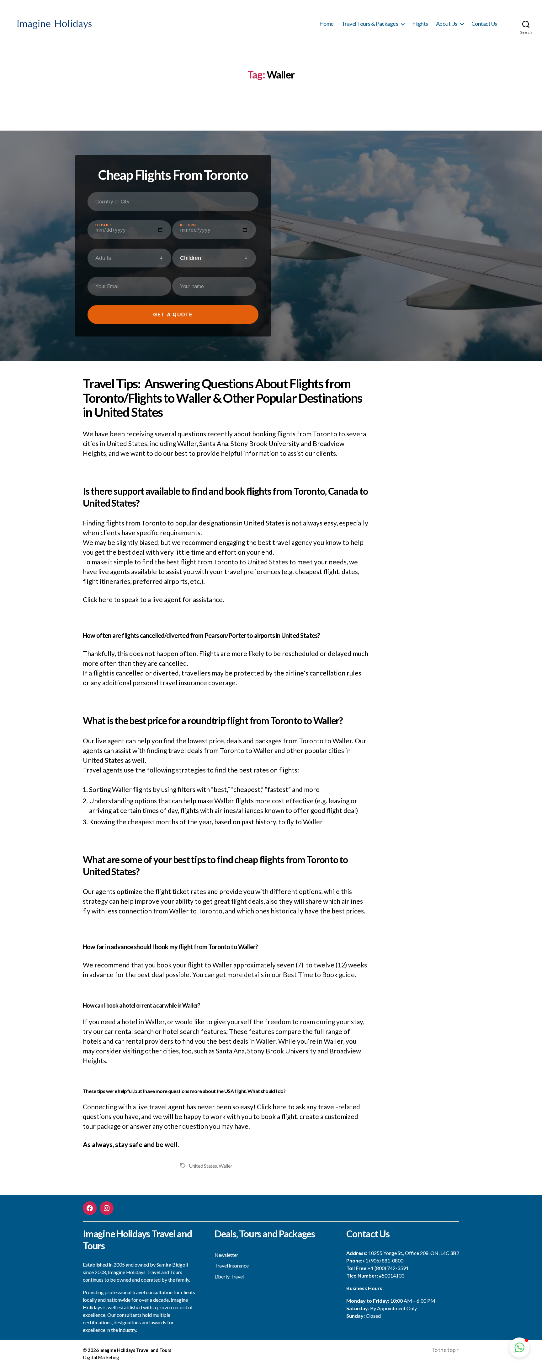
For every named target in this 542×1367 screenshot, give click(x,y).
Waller (225, 1166)
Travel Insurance (232, 1265)
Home (326, 23)
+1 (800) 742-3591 (388, 1268)
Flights (420, 23)
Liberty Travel (229, 1276)
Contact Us (484, 23)
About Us (446, 23)
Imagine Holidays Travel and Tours (135, 1350)
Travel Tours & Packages (370, 23)
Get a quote (173, 314)
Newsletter (226, 1255)
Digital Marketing (101, 1357)
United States (203, 1166)
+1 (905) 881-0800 (382, 1260)
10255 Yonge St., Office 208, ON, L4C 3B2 (413, 1253)
